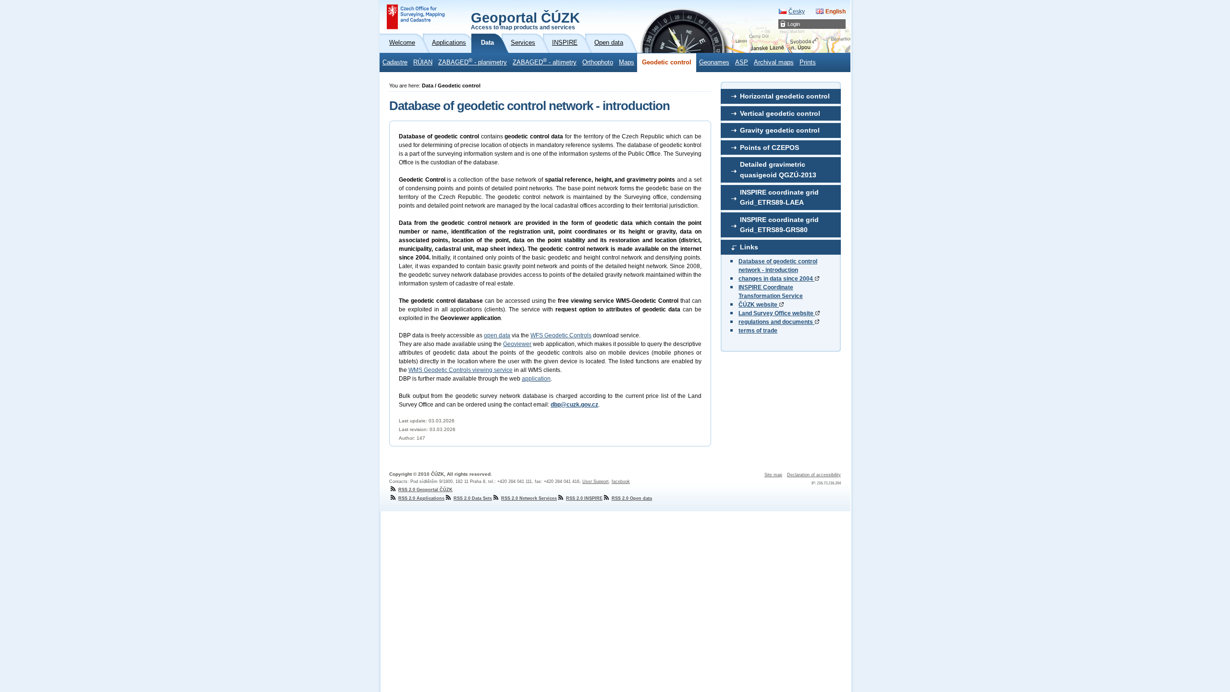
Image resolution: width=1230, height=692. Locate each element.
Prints (808, 62)
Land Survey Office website (776, 313)
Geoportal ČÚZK (525, 20)
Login (793, 24)
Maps (626, 62)
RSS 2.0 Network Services (529, 498)
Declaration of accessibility (814, 474)
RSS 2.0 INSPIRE (584, 498)
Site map (773, 474)
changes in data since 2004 (776, 278)
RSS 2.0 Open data (632, 498)
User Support (595, 481)
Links (749, 247)
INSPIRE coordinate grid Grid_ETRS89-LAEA (779, 197)
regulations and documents (776, 322)
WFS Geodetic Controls (560, 335)
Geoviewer (517, 344)
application (536, 378)
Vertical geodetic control (780, 113)
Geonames (714, 62)
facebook (621, 481)
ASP (741, 62)
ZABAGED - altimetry (545, 61)
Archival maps (774, 62)
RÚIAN (422, 62)
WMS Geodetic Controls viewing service (460, 370)
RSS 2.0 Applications (421, 498)
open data (497, 335)
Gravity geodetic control (780, 130)
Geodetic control (666, 62)
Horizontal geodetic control (785, 96)
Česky (796, 11)
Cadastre (394, 62)
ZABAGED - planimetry (472, 61)
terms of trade (757, 330)
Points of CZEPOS (769, 147)
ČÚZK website (758, 304)
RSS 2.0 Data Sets (473, 498)
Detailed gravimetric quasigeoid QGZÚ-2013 (778, 170)
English (835, 11)
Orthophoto (597, 62)
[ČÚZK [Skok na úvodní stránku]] (415, 16)
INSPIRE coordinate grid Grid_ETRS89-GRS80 (779, 225)
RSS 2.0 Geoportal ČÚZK (425, 489)
